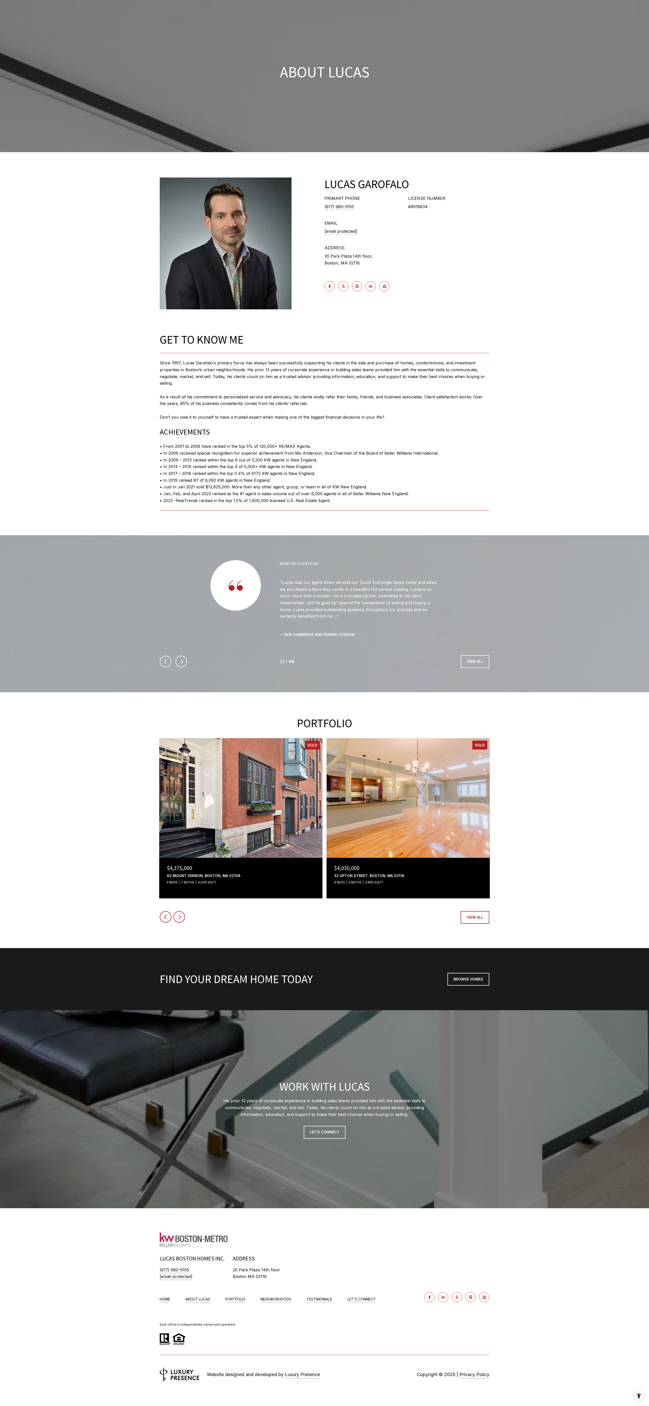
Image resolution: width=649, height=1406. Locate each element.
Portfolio (235, 1299)
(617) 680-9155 (339, 206)
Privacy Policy (474, 1374)
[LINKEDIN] (371, 286)
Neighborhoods (276, 1299)
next (181, 661)
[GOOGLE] (357, 286)
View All (475, 661)
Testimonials (319, 1299)
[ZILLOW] (384, 286)
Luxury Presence (302, 1374)
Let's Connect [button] (324, 1132)
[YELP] (343, 286)
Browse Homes (468, 979)
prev (165, 661)
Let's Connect (361, 1299)
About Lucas (197, 1299)
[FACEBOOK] (329, 286)
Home (165, 1299)
